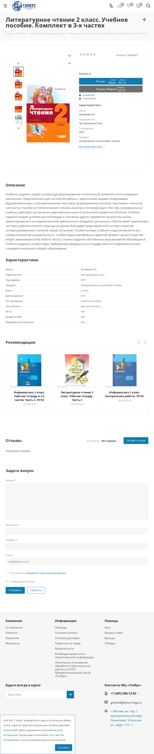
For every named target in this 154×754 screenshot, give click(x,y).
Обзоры (110, 643)
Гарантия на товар (68, 643)
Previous (139, 342)
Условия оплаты (66, 633)
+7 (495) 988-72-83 (123, 693)
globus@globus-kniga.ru (126, 702)
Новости (11, 633)
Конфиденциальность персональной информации (74, 655)
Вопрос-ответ (114, 633)
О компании (14, 627)
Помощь (61, 627)
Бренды (110, 638)
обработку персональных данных (46, 573)
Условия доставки (67, 638)
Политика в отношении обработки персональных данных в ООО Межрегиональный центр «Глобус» (73, 669)
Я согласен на (38, 573)
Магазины (13, 643)
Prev (18, 63)
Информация (65, 621)
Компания (14, 621)
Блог (108, 627)
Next (18, 128)
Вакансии (12, 638)
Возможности (64, 648)
